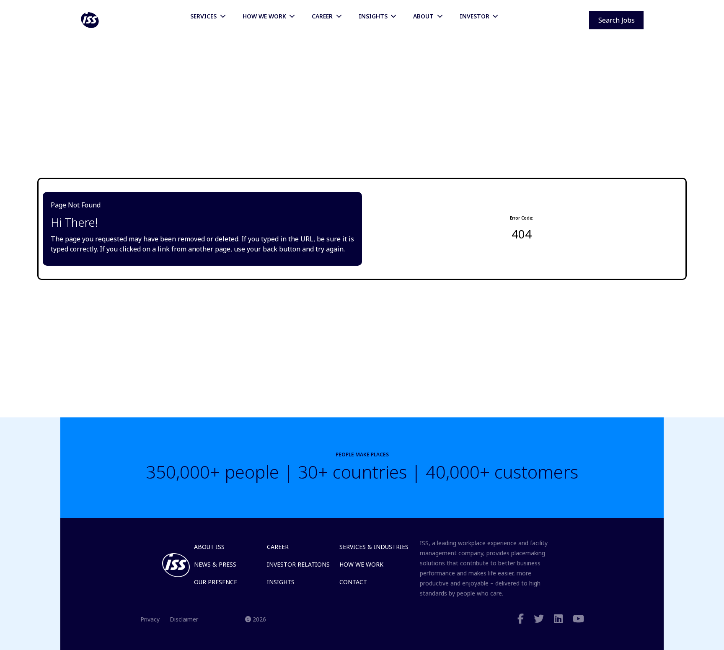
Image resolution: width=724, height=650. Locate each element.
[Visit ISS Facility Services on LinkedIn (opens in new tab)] (558, 619)
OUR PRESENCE (215, 582)
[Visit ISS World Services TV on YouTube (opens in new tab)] (578, 619)
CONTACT (353, 582)
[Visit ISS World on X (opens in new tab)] (539, 619)
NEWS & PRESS (215, 564)
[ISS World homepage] (89, 20)
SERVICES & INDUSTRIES (374, 547)
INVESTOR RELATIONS (298, 564)
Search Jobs (616, 20)
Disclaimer (184, 619)
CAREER (278, 547)
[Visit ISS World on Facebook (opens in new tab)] (520, 619)
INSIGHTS (281, 582)
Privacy (150, 619)
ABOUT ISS (209, 547)
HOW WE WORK (361, 564)
